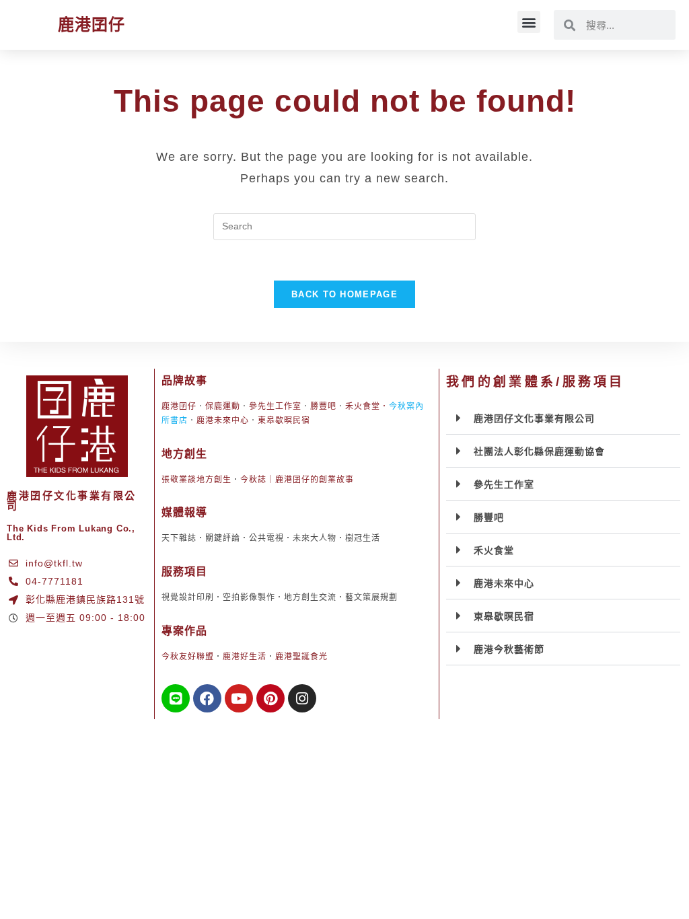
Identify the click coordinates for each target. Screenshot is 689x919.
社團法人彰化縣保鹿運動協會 (539, 451)
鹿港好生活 (244, 656)
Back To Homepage (344, 294)
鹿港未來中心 (222, 420)
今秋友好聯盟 (187, 656)
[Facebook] (207, 698)
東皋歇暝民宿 (284, 420)
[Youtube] (239, 698)
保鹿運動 (222, 406)
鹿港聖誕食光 (301, 656)
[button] (528, 22)
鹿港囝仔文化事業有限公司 (534, 418)
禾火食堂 (362, 406)
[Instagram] (302, 698)
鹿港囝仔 (91, 24)
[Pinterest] (270, 698)
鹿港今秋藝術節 (509, 649)
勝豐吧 (323, 406)
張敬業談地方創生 (196, 479)
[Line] (175, 698)
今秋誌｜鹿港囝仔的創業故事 (297, 479)
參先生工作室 (275, 406)
